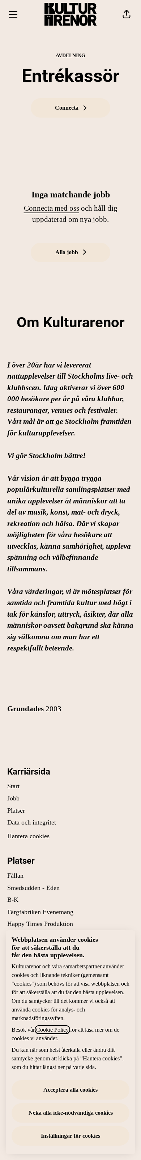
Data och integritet (31, 822)
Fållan (15, 875)
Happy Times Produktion (40, 923)
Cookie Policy (52, 1030)
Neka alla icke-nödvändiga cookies (71, 1113)
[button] (126, 14)
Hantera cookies (28, 836)
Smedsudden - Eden (33, 887)
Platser (16, 810)
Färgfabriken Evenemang (40, 911)
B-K (12, 899)
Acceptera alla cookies (70, 1090)
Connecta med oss (51, 208)
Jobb (13, 798)
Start (13, 786)
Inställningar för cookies (70, 1136)
